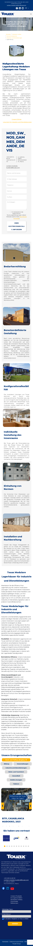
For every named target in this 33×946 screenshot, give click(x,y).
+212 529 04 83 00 (9, 878)
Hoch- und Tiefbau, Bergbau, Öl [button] (16, 760)
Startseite (5, 941)
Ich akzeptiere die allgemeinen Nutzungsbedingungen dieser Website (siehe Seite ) (16, 215)
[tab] (4, 846)
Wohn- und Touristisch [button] (16, 772)
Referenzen (14, 903)
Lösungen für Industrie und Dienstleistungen (17, 122)
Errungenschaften (16, 898)
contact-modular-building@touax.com (16, 5)
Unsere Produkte (16, 896)
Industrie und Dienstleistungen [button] (16, 768)
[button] (31, 14)
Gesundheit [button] (16, 776)
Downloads (14, 901)
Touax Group (16, 943)
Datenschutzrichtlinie (16, 941)
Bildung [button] (6, 764)
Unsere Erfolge (16, 119)
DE (26, 8)
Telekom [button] (16, 784)
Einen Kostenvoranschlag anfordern (16, 226)
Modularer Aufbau (16, 899)
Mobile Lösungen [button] (16, 780)
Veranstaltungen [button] (22, 764)
